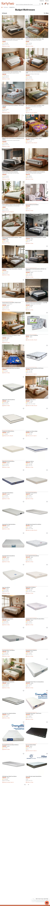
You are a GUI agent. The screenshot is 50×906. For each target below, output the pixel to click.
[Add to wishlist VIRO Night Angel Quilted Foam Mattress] (23, 753)
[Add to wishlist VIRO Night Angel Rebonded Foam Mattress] (47, 501)
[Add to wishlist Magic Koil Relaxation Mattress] (23, 596)
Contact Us (42, 0)
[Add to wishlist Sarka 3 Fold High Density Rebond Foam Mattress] (23, 345)
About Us (47, 0)
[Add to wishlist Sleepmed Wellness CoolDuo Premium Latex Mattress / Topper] (23, 182)
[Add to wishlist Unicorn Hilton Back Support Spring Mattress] (47, 753)
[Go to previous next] (28, 784)
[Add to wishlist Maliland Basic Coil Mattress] (47, 564)
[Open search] (39, 4)
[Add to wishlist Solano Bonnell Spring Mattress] (23, 470)
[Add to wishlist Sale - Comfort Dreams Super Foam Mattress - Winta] (47, 83)
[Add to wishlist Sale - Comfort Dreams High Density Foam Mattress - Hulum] (23, 16)
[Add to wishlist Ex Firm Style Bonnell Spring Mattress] (47, 533)
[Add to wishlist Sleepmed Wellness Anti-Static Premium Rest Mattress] (47, 149)
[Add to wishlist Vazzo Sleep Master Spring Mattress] (23, 533)
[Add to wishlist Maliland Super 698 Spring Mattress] (23, 377)
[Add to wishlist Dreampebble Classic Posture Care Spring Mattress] (47, 659)
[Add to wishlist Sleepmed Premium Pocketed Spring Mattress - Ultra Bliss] (47, 215)
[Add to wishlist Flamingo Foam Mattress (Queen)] (23, 408)
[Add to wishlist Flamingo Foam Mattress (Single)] (47, 408)
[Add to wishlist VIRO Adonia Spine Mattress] (47, 377)
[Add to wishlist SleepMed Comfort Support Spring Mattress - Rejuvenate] (23, 246)
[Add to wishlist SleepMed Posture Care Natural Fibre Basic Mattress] (47, 596)
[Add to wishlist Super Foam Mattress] (23, 564)
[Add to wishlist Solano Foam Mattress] (47, 438)
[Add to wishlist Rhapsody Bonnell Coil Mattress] (47, 627)
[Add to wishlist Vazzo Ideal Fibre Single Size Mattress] (23, 501)
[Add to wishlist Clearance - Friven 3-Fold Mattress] (47, 312)
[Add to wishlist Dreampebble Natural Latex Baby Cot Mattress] (23, 722)
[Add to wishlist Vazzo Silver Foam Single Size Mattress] (23, 690)
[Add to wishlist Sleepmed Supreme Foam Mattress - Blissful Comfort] (23, 280)
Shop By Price (12, 7)
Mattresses (6, 7)
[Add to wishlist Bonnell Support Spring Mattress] (47, 470)
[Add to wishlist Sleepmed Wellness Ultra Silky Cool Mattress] (23, 149)
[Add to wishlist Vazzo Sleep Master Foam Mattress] (23, 627)
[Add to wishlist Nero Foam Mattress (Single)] (47, 722)
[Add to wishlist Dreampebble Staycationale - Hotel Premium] (47, 690)
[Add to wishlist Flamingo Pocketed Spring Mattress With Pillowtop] (47, 345)
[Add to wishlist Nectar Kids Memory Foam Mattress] (47, 182)
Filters (47, 13)
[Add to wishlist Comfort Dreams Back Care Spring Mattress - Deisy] (47, 16)
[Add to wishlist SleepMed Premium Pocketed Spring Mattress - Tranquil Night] (47, 280)
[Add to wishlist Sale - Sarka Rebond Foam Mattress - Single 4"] (47, 115)
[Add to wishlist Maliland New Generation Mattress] (23, 438)
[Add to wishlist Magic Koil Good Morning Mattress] (23, 659)
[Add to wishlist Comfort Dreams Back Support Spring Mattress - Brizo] (23, 49)
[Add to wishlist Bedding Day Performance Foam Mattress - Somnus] (23, 312)
